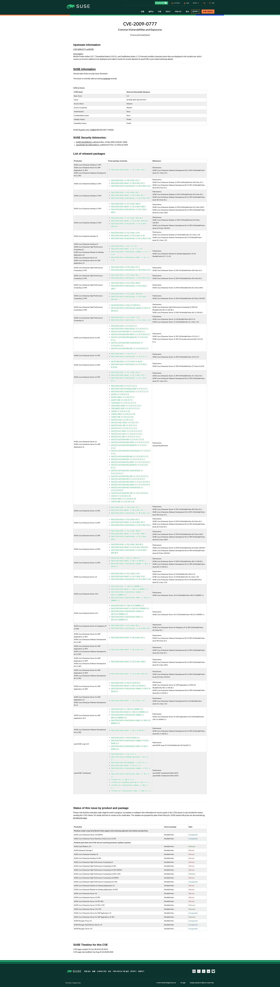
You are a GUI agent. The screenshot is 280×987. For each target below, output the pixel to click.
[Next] (147, 35)
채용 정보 (87, 971)
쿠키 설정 (182, 982)
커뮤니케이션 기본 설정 (121, 971)
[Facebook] (198, 971)
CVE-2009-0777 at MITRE (83, 49)
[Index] (141, 35)
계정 (187, 3)
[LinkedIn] (208, 971)
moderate (106, 79)
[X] (203, 971)
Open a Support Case (74, 983)
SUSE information (84, 69)
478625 (93, 130)
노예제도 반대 (101, 971)
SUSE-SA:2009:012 (84, 142)
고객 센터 (177, 3)
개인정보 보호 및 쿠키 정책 (197, 982)
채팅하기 (141, 971)
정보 (109, 971)
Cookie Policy (210, 982)
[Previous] (134, 35)
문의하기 (195, 11)
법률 (93, 971)
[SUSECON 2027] (161, 2)
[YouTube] (194, 971)
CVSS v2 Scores (79, 88)
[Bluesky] (213, 971)
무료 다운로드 (208, 11)
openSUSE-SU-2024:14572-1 (87, 145)
